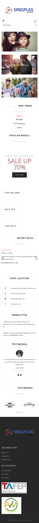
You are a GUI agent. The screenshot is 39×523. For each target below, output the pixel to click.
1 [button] (18, 375)
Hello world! (7, 253)
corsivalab (6, 263)
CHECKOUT (5, 478)
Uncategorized (6, 250)
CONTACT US (6, 459)
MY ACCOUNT (6, 470)
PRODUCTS (5, 456)
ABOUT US (5, 452)
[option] (19, 258)
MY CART (5, 474)
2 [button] (21, 375)
